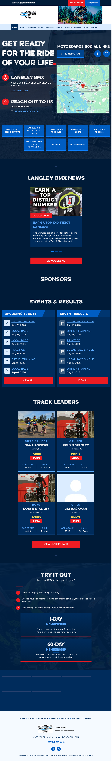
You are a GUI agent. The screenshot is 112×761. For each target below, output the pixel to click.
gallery (77, 718)
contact (88, 718)
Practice (18, 350)
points (55, 718)
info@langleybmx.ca (27, 111)
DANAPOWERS (36, 445)
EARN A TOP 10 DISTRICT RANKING (51, 225)
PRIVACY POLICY (86, 755)
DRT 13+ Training (23, 321)
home (23, 718)
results (66, 718)
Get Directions (19, 90)
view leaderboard (56, 544)
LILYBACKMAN (76, 509)
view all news (56, 261)
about (32, 718)
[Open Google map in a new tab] (83, 89)
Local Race (19, 331)
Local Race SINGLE (80, 321)
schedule (44, 718)
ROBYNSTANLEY (76, 445)
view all (28, 380)
